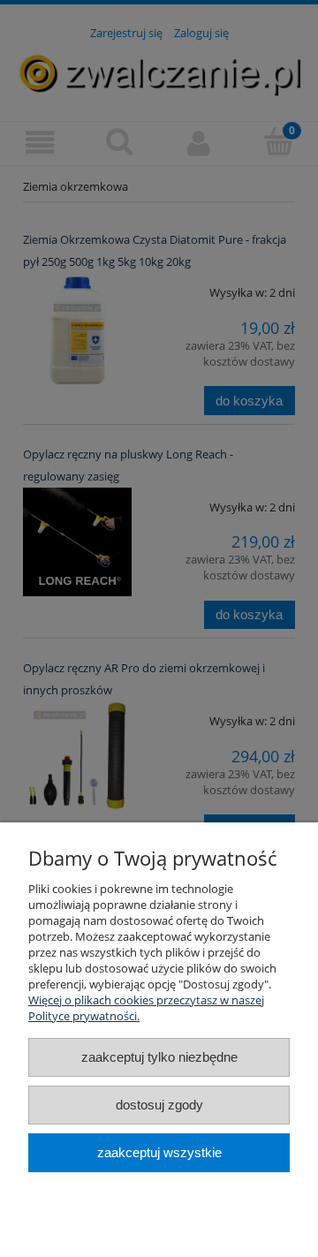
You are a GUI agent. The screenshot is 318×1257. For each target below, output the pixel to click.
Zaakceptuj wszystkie (159, 1152)
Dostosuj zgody (159, 1104)
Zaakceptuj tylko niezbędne (159, 1056)
